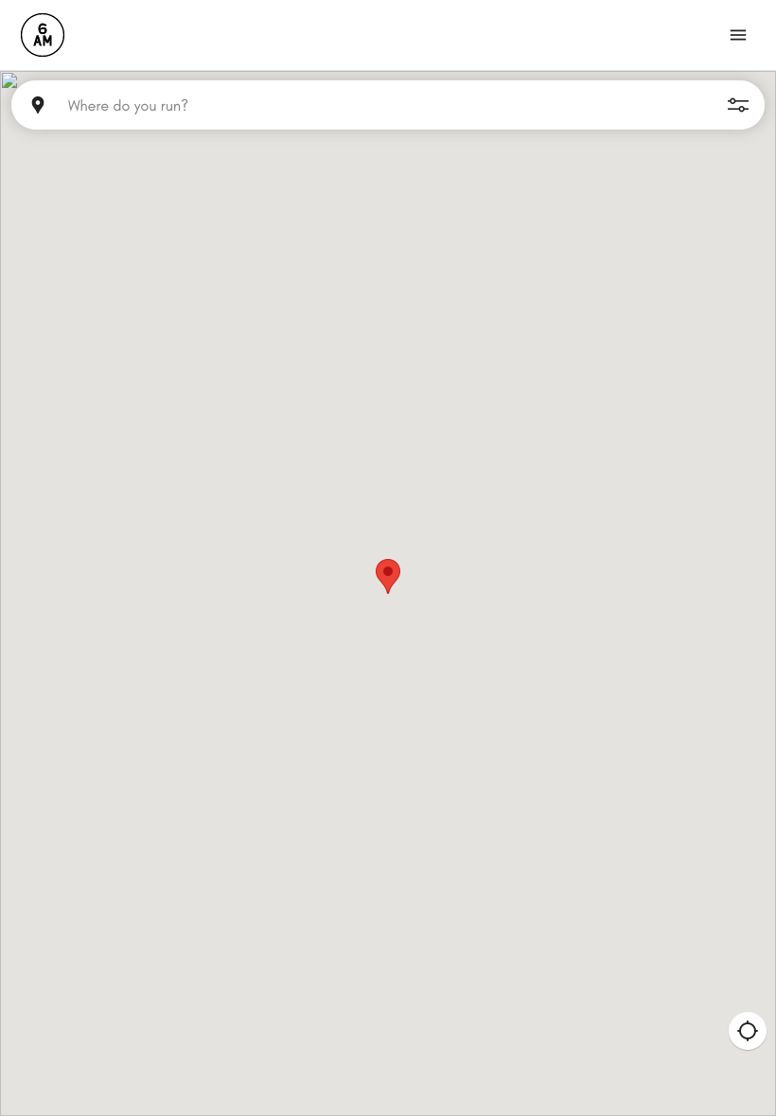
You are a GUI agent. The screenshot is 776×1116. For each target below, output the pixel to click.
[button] (388, 576)
